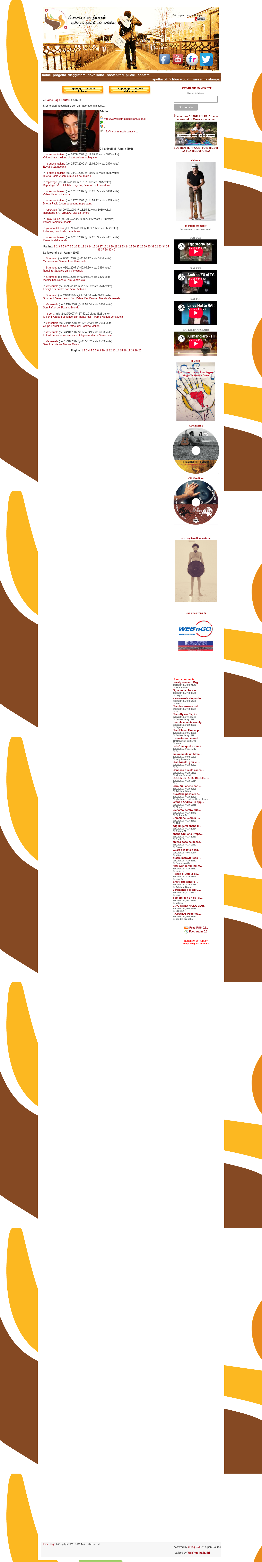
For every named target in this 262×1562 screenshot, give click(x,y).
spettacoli (159, 79)
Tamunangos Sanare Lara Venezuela (64, 261)
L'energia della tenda (55, 240)
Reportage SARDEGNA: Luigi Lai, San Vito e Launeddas (76, 185)
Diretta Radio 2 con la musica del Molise (67, 175)
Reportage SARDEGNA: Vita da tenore (66, 212)
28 (141, 246)
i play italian (53, 218)
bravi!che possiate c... (187, 794)
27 (138, 246)
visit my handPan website (195, 538)
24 (126, 246)
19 (108, 246)
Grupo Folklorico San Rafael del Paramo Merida (71, 325)
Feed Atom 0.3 (197, 931)
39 (109, 249)
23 (123, 246)
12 (82, 246)
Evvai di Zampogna (54, 166)
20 (112, 246)
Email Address (195, 93)
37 (102, 249)
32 (156, 246)
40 (113, 249)
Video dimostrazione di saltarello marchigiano (70, 157)
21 (115, 246)
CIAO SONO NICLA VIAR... (189, 905)
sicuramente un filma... (187, 754)
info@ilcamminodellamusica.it (121, 131)
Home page (48, 1544)
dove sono (96, 75)
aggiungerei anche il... (187, 825)
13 (86, 246)
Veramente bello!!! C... (187, 889)
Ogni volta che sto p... (187, 690)
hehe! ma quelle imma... (188, 746)
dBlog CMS (195, 1546)
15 (93, 246)
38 (106, 249)
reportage (51, 182)
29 (145, 246)
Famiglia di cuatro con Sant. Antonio (64, 289)
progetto (59, 75)
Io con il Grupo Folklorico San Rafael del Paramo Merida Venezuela (83, 316)
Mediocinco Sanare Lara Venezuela (64, 279)
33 (160, 246)
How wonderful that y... (187, 865)
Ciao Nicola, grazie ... (186, 762)
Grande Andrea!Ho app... (188, 802)
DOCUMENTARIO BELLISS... (191, 778)
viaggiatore (77, 75)
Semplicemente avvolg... (188, 722)
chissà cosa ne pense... (187, 841)
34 (163, 246)
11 (79, 246)
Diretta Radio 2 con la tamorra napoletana (67, 203)
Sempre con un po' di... (188, 897)
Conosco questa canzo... (188, 770)
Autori (66, 100)
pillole (130, 75)
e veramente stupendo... (188, 698)
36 (98, 249)
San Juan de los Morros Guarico (62, 344)
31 (152, 246)
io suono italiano (55, 154)
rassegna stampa (206, 79)
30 (149, 246)
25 (130, 246)
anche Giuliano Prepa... (188, 833)
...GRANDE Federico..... (187, 913)
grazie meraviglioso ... (187, 857)
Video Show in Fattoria (56, 194)
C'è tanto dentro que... (187, 809)
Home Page (52, 100)
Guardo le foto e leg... (186, 849)
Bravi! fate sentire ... (185, 881)
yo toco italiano (55, 228)
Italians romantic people (57, 221)
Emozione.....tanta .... (186, 817)
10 (75, 246)
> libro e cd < (179, 79)
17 (101, 246)
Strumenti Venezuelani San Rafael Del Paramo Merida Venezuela (81, 298)
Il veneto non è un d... (187, 738)
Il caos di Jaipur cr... (186, 873)
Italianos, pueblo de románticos (61, 231)
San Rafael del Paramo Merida (61, 307)
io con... (50, 313)
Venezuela (52, 286)
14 (90, 246)
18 (104, 246)
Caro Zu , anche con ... (187, 786)
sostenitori (115, 75)
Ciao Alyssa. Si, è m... (187, 714)
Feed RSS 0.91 (198, 927)
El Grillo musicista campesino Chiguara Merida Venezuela (77, 335)
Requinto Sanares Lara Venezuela (63, 270)
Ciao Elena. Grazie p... (187, 730)
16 (97, 246)
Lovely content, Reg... (186, 682)
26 (134, 246)
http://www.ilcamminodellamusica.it (125, 118)
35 (167, 246)
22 (119, 246)
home (46, 75)
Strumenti (51, 258)
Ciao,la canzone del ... (187, 706)
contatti (143, 75)
